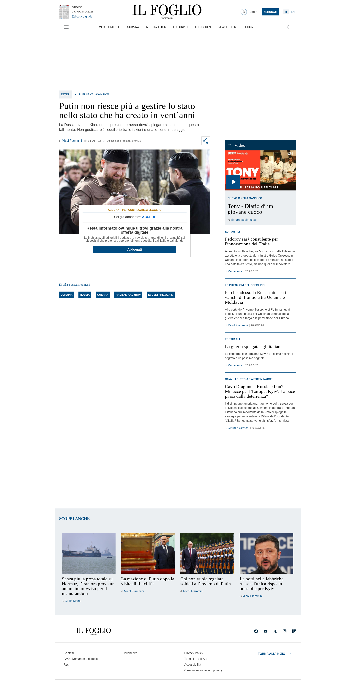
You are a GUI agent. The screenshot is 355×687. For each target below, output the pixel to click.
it (286, 11)
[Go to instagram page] (284, 631)
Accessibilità (192, 664)
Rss (66, 664)
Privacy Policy (193, 653)
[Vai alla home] (166, 11)
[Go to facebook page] (256, 631)
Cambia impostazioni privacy (203, 670)
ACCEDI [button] (148, 217)
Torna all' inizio (271, 653)
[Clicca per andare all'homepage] (93, 631)
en (293, 11)
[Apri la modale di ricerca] (289, 27)
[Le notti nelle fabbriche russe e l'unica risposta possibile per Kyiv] (266, 553)
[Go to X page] (275, 631)
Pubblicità (130, 653)
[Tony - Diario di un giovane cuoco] (260, 170)
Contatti (69, 653)
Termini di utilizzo (195, 658)
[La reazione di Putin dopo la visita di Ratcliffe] (148, 553)
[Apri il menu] (66, 27)
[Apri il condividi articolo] (205, 140)
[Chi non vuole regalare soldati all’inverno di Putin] (207, 553)
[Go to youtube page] (265, 631)
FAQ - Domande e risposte (81, 658)
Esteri (65, 94)
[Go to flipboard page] (294, 631)
